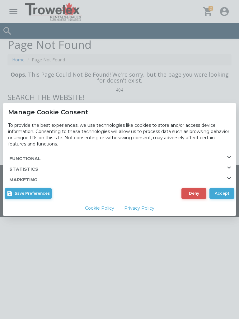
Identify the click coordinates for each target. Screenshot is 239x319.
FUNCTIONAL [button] (25, 158)
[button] (28, 193)
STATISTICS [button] (23, 169)
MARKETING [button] (23, 180)
